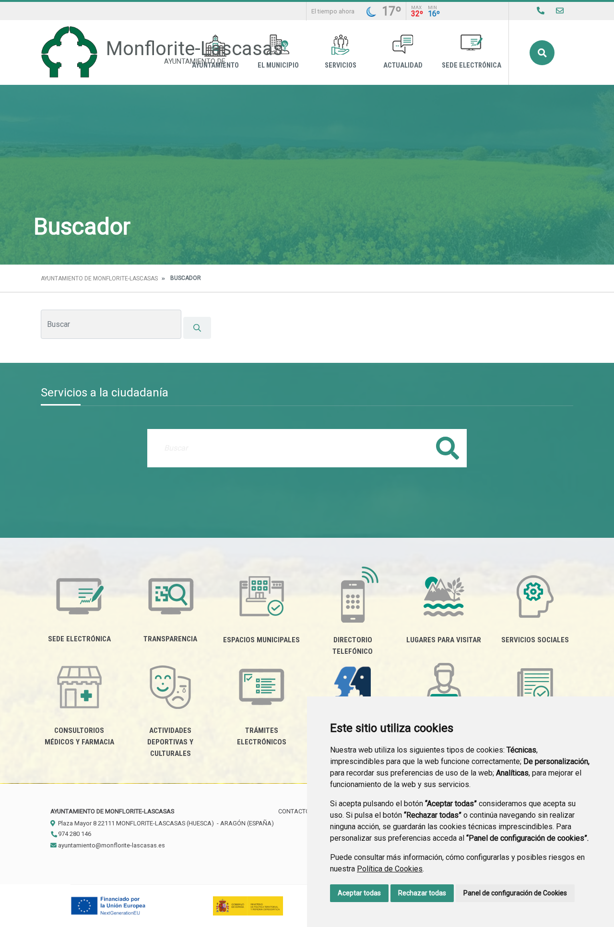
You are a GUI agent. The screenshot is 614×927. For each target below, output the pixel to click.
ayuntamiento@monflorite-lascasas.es (111, 845)
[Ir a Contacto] (560, 10)
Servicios (340, 65)
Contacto (294, 811)
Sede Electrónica (471, 65)
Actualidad (403, 65)
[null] (197, 328)
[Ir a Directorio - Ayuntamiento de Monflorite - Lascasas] (540, 10)
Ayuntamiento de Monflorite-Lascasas (99, 278)
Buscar (542, 52)
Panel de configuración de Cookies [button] (515, 893)
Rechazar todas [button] (422, 893)
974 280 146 (74, 833)
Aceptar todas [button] (359, 893)
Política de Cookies (390, 868)
